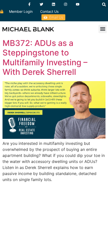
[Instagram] (65, 4)
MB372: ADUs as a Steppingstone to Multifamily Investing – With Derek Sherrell (45, 57)
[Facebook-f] (29, 4)
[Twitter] (41, 4)
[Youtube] (77, 4)
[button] (103, 4)
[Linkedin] (53, 4)
